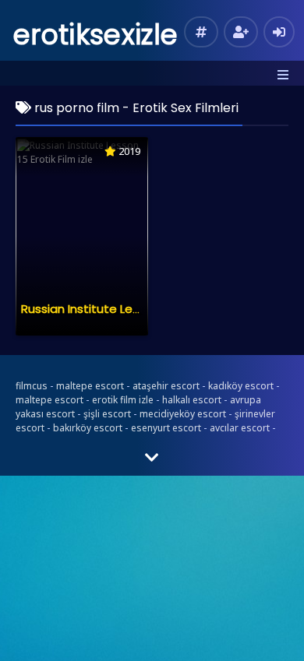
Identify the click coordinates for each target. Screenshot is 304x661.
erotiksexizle (95, 35)
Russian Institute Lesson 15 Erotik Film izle (138, 309)
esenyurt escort (166, 427)
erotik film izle (123, 399)
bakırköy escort (87, 427)
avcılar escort (240, 427)
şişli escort (107, 413)
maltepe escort (90, 385)
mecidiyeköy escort (183, 413)
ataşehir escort (166, 385)
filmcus (32, 385)
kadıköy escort (241, 385)
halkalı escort (191, 399)
